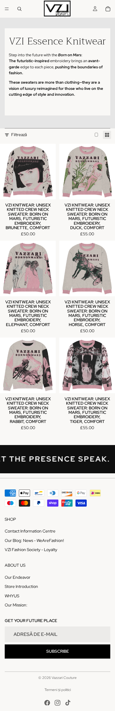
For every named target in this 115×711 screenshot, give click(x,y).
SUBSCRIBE (57, 651)
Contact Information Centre (30, 531)
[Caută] (19, 8)
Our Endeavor (17, 577)
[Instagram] (57, 702)
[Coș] (107, 8)
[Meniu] (7, 9)
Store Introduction (21, 586)
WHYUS (12, 595)
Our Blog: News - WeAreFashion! (34, 540)
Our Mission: (16, 605)
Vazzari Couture (64, 677)
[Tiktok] (67, 702)
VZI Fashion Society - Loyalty (31, 549)
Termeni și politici (58, 689)
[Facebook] (47, 702)
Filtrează (19, 134)
